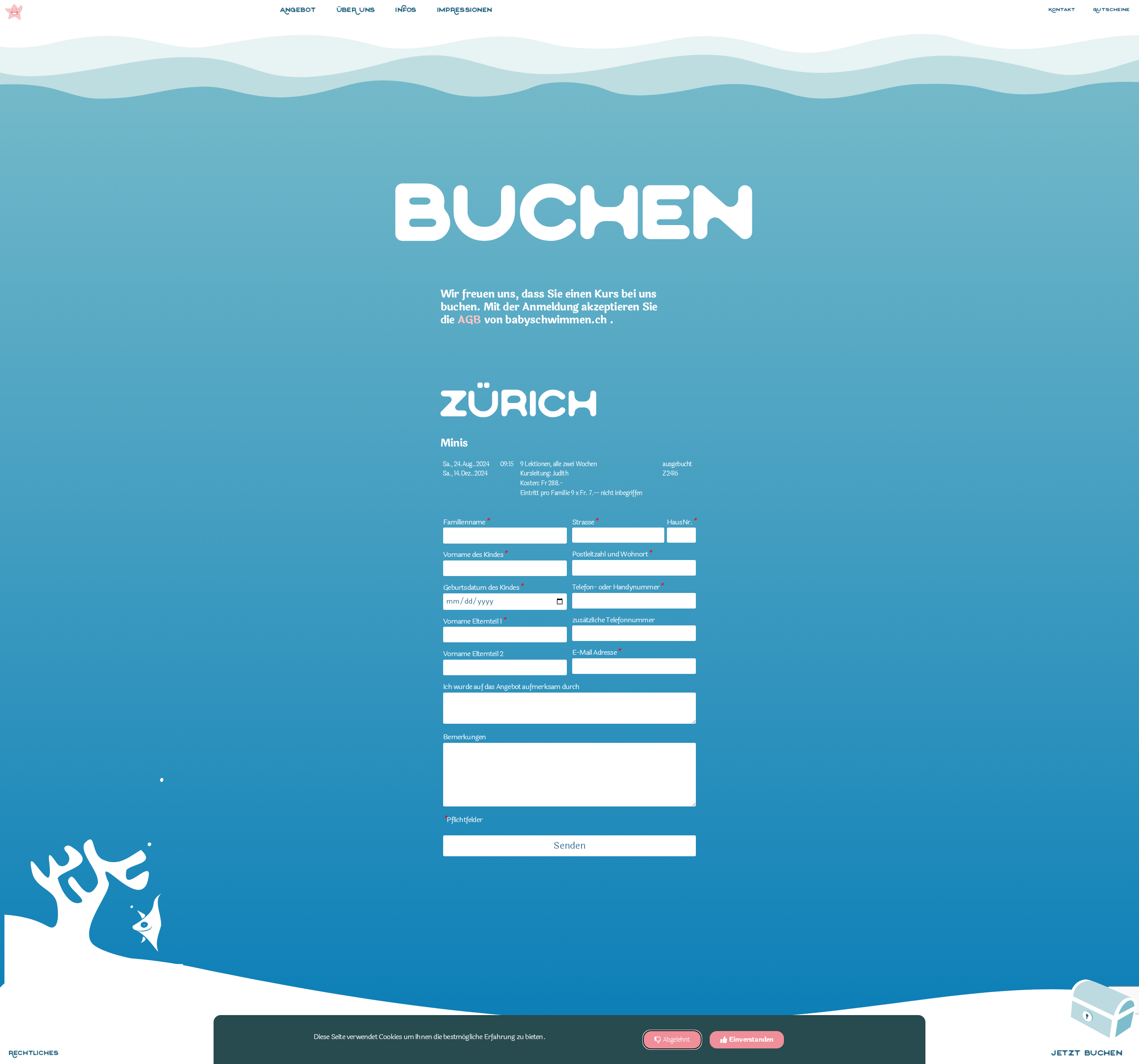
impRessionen (465, 10)
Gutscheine (1111, 10)
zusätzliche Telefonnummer (613, 619)
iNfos (406, 10)
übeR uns (356, 10)
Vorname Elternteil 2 (473, 653)
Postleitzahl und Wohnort (611, 554)
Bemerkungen (464, 736)
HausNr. (681, 522)
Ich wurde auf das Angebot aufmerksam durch (511, 686)
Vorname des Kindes (475, 554)
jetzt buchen (1086, 1053)
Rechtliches (34, 1053)
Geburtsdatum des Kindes (483, 587)
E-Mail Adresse (596, 652)
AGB (469, 320)
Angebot (298, 10)
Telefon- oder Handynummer (617, 586)
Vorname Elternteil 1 (474, 621)
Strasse (585, 522)
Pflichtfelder (462, 819)
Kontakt (1062, 10)
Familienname (466, 522)
